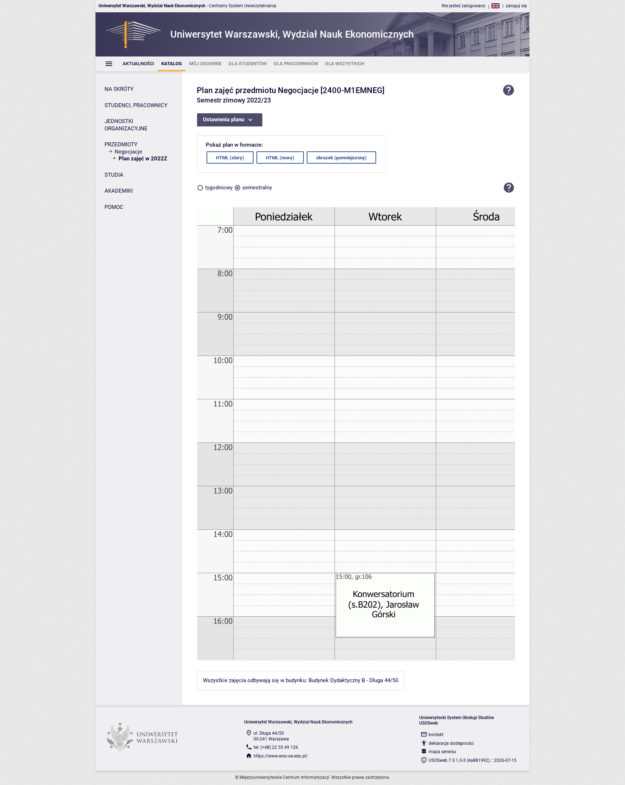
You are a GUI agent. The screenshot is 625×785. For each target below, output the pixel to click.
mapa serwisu (442, 751)
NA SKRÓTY (119, 89)
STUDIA (114, 175)
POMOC (114, 207)
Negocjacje (128, 151)
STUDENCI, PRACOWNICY (136, 105)
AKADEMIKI (119, 191)
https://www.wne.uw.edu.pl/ (281, 756)
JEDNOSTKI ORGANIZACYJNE (126, 125)
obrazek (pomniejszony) (341, 157)
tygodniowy (219, 187)
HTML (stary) (230, 157)
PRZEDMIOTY (121, 144)
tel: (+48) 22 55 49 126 (276, 747)
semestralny (257, 187)
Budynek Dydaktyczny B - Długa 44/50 (353, 680)
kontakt (436, 734)
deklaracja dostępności (451, 743)
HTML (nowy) (280, 157)
